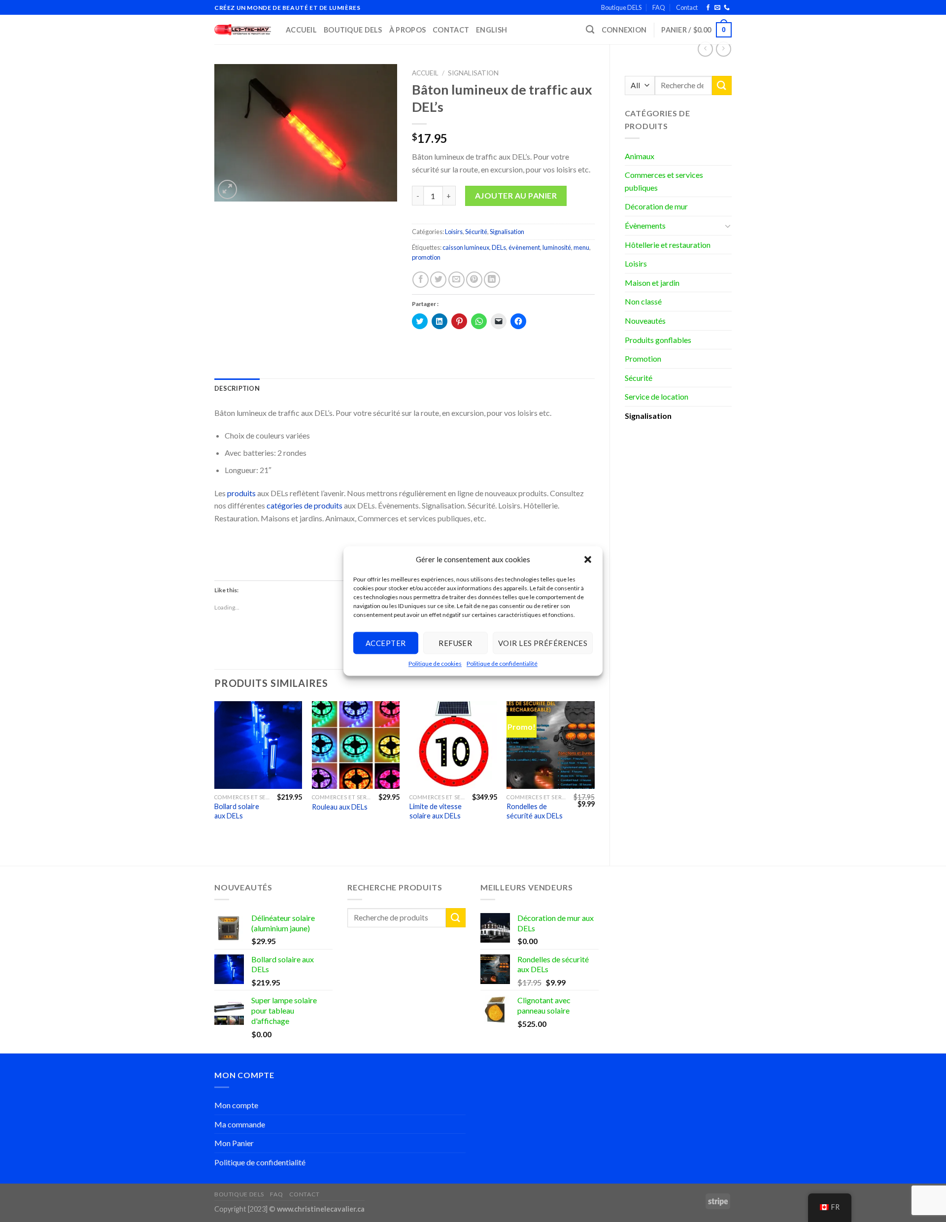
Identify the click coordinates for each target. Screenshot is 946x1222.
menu (581, 247)
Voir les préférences (542, 643)
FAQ (658, 7)
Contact (687, 7)
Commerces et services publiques (664, 181)
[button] (588, 559)
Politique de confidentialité (502, 663)
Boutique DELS (621, 7)
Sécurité (638, 377)
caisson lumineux (465, 247)
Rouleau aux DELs (340, 807)
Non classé (643, 301)
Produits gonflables (658, 339)
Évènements (645, 225)
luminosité (556, 247)
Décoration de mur (656, 206)
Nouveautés (645, 320)
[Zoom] (227, 189)
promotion (426, 257)
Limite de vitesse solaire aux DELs (435, 811)
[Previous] (214, 775)
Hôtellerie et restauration (667, 244)
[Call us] (727, 7)
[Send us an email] (717, 7)
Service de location (656, 396)
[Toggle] (728, 226)
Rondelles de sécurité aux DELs (535, 811)
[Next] (594, 775)
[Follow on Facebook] (708, 7)
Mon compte (236, 1105)
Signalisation (648, 415)
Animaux (639, 156)
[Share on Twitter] (438, 280)
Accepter (386, 643)
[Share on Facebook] (420, 280)
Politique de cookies (435, 663)
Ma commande (239, 1124)
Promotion (643, 358)
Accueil (301, 30)
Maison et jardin (652, 282)
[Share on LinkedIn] (492, 280)
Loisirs (636, 263)
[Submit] (722, 85)
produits (241, 493)
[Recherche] (590, 30)
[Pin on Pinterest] (474, 280)
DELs (499, 247)
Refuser (455, 643)
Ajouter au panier (516, 195)
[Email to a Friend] (456, 280)
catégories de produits (304, 505)
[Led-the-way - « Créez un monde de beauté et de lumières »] (242, 29)
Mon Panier (234, 1143)
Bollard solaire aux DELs (236, 811)
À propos (407, 30)
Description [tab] (237, 388)
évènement (524, 247)
